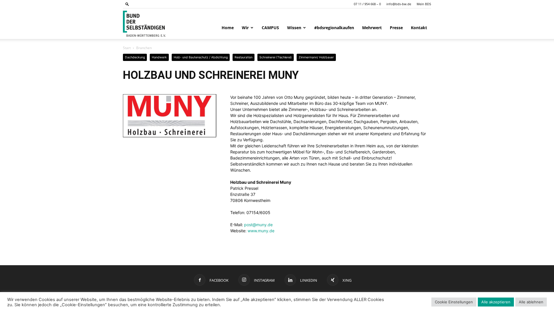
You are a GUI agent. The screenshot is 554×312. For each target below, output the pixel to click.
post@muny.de (258, 224)
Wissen (294, 27)
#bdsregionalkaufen (334, 27)
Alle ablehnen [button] (531, 302)
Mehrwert (372, 27)
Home (228, 27)
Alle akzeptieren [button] (495, 302)
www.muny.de (261, 230)
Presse (396, 27)
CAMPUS (270, 27)
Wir (245, 27)
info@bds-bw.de (398, 4)
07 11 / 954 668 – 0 (367, 4)
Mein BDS (424, 4)
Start (127, 47)
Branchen (144, 47)
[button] (127, 4)
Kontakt (419, 27)
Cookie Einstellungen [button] (454, 302)
